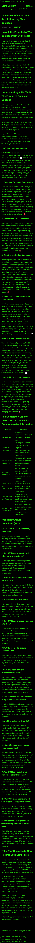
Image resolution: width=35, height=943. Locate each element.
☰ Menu (29, 6)
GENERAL (17, 27)
